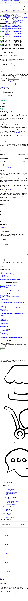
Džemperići (7, 19)
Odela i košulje (6, 30)
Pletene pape (25, 18)
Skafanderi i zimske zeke (7, 12)
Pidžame (7, 28)
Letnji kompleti (17, 13)
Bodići (6, 21)
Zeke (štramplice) (7, 26)
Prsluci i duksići (7, 17)
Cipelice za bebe (26, 15)
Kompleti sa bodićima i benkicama (16, 16)
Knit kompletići (17, 11)
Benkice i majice (7, 35)
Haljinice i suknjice (7, 32)
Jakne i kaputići (7, 15)
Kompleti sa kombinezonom (17, 19)
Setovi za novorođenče (16, 9)
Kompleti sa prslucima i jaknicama (16, 22)
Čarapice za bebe (26, 12)
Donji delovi (6, 23)
